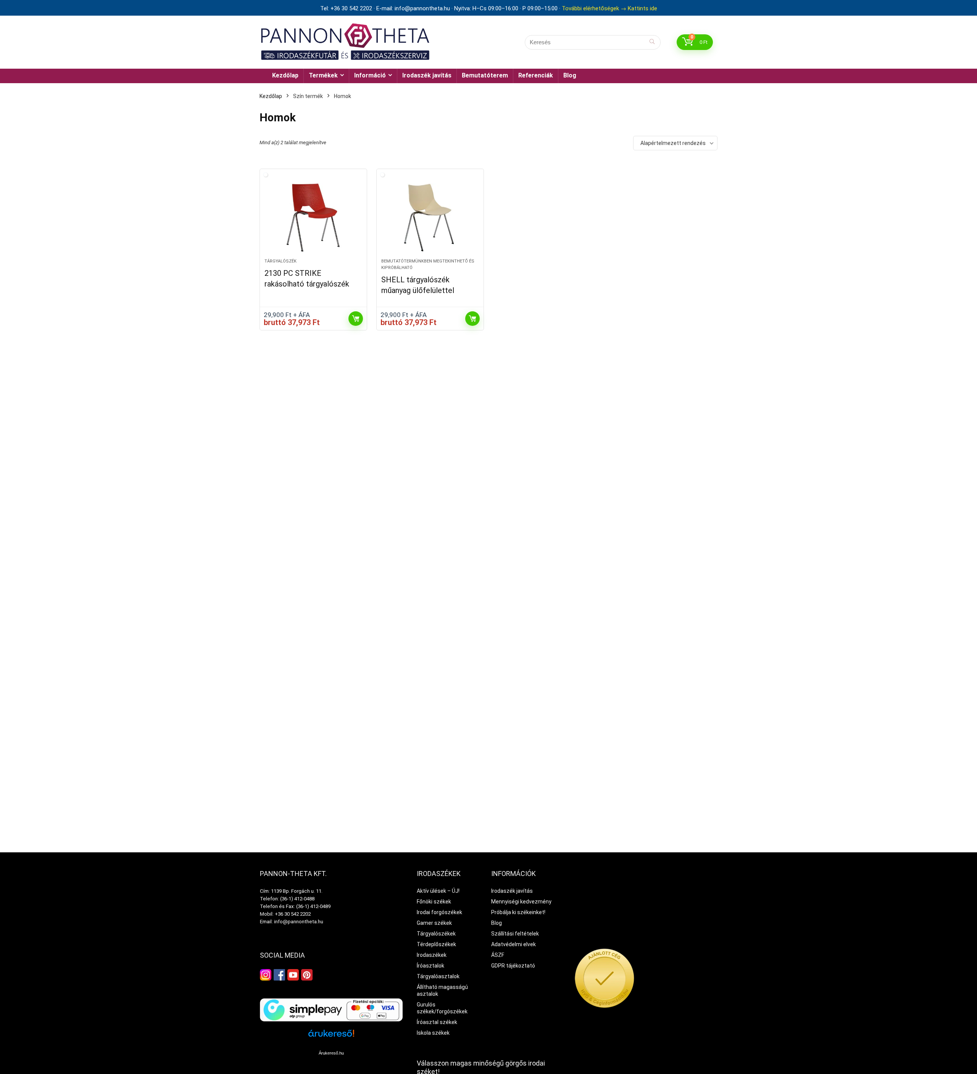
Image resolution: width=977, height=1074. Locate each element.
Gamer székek (434, 923)
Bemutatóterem (485, 75)
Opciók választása (355, 318)
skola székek (434, 1033)
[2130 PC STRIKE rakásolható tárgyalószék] (313, 217)
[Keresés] (652, 42)
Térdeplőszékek (436, 944)
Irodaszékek (432, 955)
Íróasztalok (430, 966)
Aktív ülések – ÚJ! (438, 891)
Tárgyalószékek (436, 934)
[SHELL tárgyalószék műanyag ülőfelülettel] (430, 217)
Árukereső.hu (331, 1053)
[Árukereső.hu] (331, 1036)
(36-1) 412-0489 (313, 906)
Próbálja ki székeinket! (518, 912)
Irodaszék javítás (426, 75)
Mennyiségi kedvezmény (521, 901)
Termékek (323, 75)
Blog (569, 75)
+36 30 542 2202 (293, 914)
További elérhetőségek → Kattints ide (609, 8)
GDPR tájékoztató (513, 966)
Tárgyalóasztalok (438, 976)
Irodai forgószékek (439, 912)
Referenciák (535, 75)
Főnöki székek (434, 901)
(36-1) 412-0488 (297, 899)
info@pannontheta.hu (298, 921)
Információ (370, 75)
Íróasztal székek (437, 1022)
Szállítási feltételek (515, 934)
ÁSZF (497, 955)
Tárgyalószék (280, 261)
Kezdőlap (285, 75)
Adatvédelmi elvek (513, 944)
